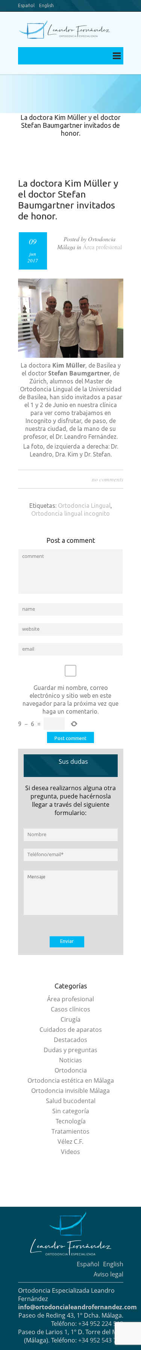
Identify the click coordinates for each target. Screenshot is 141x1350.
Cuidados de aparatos (70, 1029)
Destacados (70, 1040)
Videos (70, 1152)
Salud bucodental (71, 1101)
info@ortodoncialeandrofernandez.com (77, 1307)
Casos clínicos (70, 1009)
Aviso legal (108, 1274)
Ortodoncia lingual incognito (70, 513)
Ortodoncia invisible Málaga (70, 1090)
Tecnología (71, 1121)
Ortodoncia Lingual (84, 505)
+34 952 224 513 (100, 1323)
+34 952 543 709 (100, 1340)
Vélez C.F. (70, 1141)
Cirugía (70, 1019)
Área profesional (102, 247)
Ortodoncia (71, 1070)
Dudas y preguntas (70, 1050)
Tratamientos (70, 1131)
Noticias (70, 1060)
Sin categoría (70, 1111)
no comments (107, 479)
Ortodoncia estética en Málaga (70, 1080)
